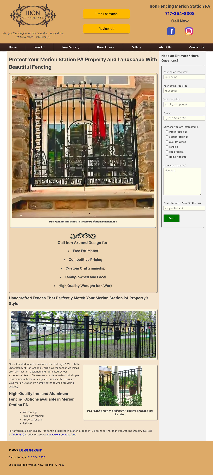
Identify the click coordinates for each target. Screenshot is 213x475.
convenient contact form (61, 434)
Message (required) (174, 165)
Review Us (106, 29)
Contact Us (196, 47)
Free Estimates (106, 14)
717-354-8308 (180, 13)
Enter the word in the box (182, 203)
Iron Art (39, 47)
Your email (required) (175, 85)
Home (13, 47)
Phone (167, 113)
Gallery (136, 47)
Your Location (171, 99)
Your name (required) (176, 72)
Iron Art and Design (30, 449)
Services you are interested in (180, 126)
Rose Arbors (105, 47)
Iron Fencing (70, 47)
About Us (165, 47)
